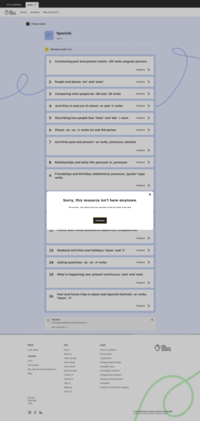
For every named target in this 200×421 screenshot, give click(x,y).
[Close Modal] (150, 194)
